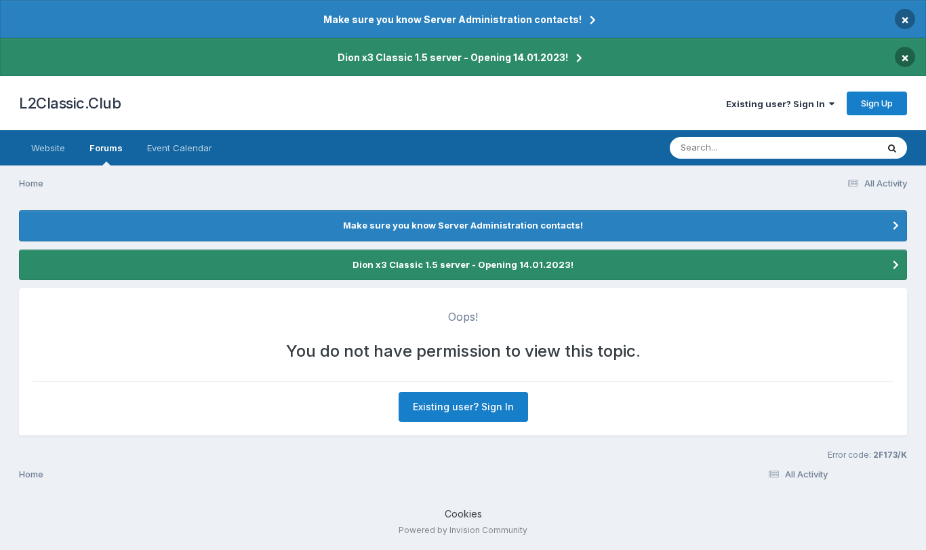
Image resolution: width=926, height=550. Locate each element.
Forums (106, 147)
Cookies (463, 513)
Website (48, 147)
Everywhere (835, 147)
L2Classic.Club (70, 103)
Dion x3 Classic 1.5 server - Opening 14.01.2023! (453, 57)
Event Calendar (179, 147)
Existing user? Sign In (777, 103)
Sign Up (877, 103)
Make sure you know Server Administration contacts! (452, 19)
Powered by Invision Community (463, 530)
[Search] (892, 148)
